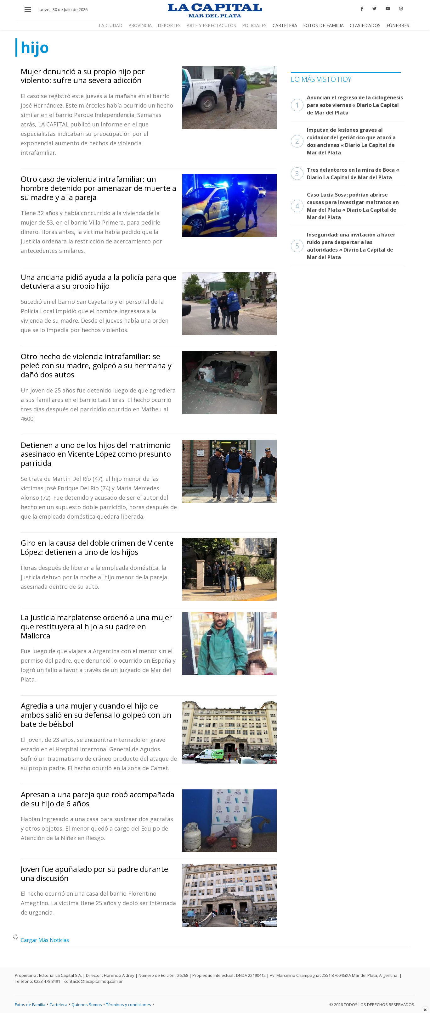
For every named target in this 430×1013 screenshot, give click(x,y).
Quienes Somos (86, 1004)
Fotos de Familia (323, 25)
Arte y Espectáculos (211, 25)
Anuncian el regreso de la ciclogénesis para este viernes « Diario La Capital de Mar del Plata (349, 105)
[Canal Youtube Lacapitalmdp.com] (388, 8)
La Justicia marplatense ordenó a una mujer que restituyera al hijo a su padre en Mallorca (96, 626)
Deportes (169, 25)
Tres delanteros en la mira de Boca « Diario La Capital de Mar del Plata (347, 173)
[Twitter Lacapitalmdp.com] (374, 8)
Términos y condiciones (128, 1004)
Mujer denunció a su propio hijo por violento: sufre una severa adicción (83, 76)
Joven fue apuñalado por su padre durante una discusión (94, 873)
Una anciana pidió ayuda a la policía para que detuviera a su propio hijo (98, 281)
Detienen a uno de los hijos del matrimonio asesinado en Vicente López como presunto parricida (96, 454)
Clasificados (365, 25)
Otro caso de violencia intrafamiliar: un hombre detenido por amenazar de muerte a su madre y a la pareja (98, 188)
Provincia (140, 25)
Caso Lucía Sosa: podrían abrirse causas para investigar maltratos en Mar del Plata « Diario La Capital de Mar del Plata (347, 206)
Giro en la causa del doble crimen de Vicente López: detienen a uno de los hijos (97, 547)
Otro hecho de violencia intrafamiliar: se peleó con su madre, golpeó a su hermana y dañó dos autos (96, 365)
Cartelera (285, 25)
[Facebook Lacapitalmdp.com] (362, 8)
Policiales (254, 25)
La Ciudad (110, 25)
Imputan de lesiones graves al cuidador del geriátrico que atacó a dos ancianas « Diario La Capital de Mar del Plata (345, 141)
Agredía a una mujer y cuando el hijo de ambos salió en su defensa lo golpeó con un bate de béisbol (96, 714)
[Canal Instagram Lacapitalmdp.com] (401, 8)
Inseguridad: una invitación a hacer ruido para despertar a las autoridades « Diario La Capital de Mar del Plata (345, 246)
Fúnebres (398, 25)
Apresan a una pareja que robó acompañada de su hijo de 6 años (97, 799)
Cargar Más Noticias (45, 940)
